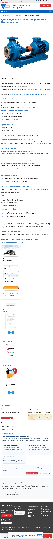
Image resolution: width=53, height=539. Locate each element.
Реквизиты (3, 529)
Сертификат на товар (33, 506)
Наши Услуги (31, 504)
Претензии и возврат (46, 527)
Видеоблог (30, 507)
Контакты (30, 516)
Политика (7, 282)
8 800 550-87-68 (19, 5)
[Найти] (11, 523)
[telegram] (43, 515)
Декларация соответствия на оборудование (35, 94)
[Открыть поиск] (50, 11)
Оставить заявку (7, 418)
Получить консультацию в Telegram (29, 239)
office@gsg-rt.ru (18, 9)
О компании (30, 510)
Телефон (5, 268)
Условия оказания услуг (36, 527)
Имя (4, 264)
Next (12, 332)
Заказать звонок (45, 5)
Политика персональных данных (8, 527)
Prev (9, 332)
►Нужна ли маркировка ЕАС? (9, 205)
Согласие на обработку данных (22, 527)
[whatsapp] (45, 515)
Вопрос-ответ (31, 515)
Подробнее (20, 536)
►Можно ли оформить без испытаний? (12, 200)
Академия (6, 537)
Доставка (30, 512)
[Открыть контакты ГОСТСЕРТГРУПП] (40, 417)
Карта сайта (43, 523)
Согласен (40, 535)
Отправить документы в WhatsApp (10, 239)
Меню (5, 11)
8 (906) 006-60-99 (19, 7)
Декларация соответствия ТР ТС (17, 94)
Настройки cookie (10, 529)
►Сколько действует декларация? (10, 199)
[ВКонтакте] (41, 515)
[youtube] (47, 515)
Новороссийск (4, 2)
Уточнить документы (32, 473)
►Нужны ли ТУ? (5, 204)
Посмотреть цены (44, 473)
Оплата (29, 513)
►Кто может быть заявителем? (9, 202)
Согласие (11, 282)
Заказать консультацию (11, 287)
